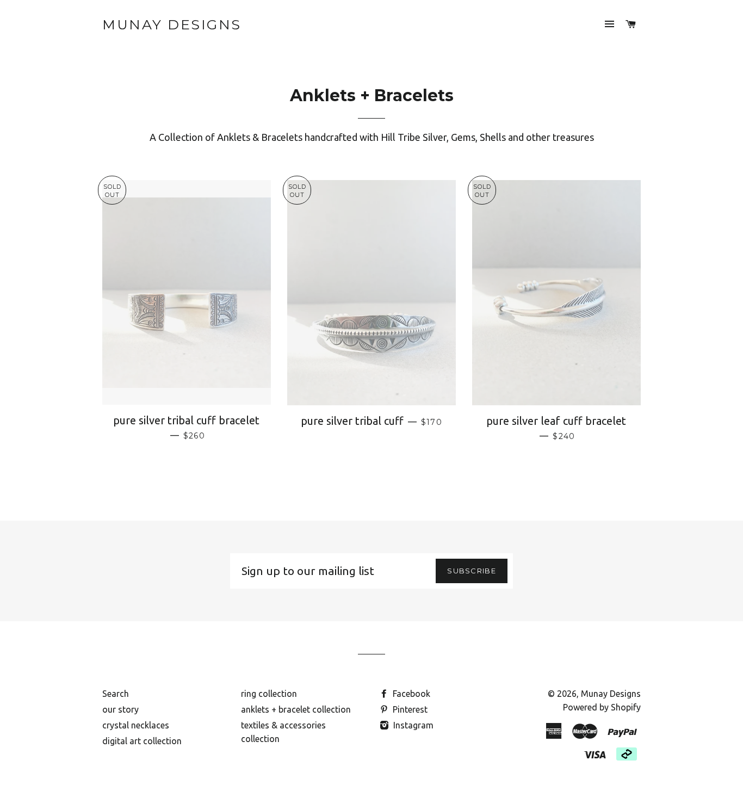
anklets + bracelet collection (296, 709)
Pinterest (409, 709)
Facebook (410, 694)
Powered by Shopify (602, 707)
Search (115, 694)
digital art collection (142, 741)
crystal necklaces (135, 725)
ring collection (269, 694)
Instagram (412, 725)
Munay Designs (172, 24)
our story (120, 709)
